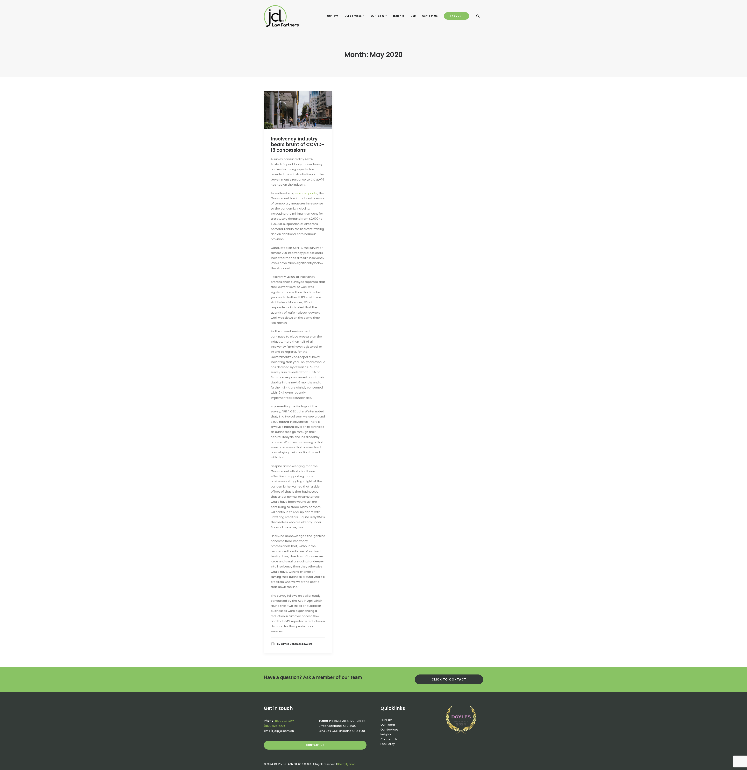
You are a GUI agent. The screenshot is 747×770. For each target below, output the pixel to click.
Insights (398, 16)
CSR (413, 16)
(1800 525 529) (274, 726)
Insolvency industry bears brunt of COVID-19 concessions (297, 144)
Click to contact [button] (449, 679)
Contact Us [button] (315, 745)
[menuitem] (332, 16)
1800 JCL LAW (284, 721)
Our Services (353, 16)
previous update (305, 193)
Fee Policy (388, 744)
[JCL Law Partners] (281, 16)
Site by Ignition (346, 764)
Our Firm (332, 16)
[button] (479, 16)
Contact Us (430, 16)
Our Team (377, 16)
